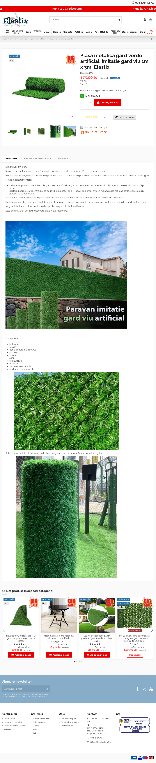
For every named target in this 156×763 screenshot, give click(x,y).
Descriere (10, 158)
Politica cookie (38, 722)
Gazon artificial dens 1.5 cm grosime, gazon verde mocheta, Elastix (97, 638)
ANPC (35, 729)
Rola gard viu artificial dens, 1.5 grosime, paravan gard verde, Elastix (21, 638)
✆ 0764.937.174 (143, 2)
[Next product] (153, 39)
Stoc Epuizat (134, 655)
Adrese (7, 729)
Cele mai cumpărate (70, 722)
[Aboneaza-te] (47, 688)
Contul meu (9, 719)
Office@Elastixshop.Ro (100, 742)
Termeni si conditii (40, 719)
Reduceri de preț (68, 719)
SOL (34, 733)
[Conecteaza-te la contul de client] (145, 19)
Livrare (35, 726)
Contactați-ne (67, 726)
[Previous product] (152, 39)
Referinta (84, 73)
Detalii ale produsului (37, 158)
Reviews (63, 158)
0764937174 (96, 738)
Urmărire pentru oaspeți (15, 726)
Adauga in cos (109, 102)
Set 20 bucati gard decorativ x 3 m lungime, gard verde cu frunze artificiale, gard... (134, 638)
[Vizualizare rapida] (21, 632)
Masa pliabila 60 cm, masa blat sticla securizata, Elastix (59, 637)
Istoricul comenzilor (13, 722)
